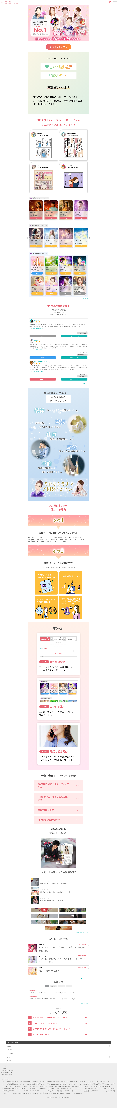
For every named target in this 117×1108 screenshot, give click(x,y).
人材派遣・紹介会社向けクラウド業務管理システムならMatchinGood (40, 1088)
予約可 (36, 245)
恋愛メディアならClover (33, 1086)
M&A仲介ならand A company (76, 1091)
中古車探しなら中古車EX (25, 1083)
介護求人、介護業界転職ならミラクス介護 (60, 1090)
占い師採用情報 (5, 1079)
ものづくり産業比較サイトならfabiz (18, 1086)
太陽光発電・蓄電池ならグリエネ (33, 1084)
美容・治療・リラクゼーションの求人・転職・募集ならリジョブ (69, 1086)
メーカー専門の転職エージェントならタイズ (38, 1091)
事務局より (53, 986)
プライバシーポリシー (7, 1072)
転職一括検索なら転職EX (25, 1081)
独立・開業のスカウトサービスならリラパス (37, 1093)
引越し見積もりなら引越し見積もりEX (69, 1081)
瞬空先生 (36, 320)
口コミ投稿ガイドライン (7, 1074)
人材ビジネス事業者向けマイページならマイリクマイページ (70, 1088)
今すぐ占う (36, 218)
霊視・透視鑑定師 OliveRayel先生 (43, 362)
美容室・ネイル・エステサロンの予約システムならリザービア (98, 1086)
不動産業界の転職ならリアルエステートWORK (94, 1091)
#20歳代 (42, 371)
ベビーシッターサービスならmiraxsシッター (80, 1090)
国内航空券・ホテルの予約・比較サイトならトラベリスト (36, 1090)
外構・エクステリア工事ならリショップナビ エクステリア (59, 1083)
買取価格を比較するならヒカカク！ (56, 1093)
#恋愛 (36, 349)
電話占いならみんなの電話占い (46, 1086)
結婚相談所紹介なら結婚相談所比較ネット (92, 1084)
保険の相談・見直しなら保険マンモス (74, 1093)
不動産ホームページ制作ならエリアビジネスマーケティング (92, 1081)
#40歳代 (41, 349)
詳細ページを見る (74, 336)
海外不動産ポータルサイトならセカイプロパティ (16, 1091)
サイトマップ (5, 1076)
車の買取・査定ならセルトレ (38, 1083)
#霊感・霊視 (32, 328)
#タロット (32, 349)
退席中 (65, 293)
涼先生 (36, 340)
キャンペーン (61, 986)
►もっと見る (84, 978)
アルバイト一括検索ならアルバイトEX (10, 1081)
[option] (36, 210)
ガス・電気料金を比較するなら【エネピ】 (15, 1084)
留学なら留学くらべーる (76, 1084)
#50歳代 (43, 328)
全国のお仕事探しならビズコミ (15, 1090)
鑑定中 (37, 273)
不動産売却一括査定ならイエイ (19, 1093)
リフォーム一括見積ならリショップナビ (82, 1083)
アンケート (69, 986)
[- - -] (115, 2)
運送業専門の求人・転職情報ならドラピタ (59, 1091)
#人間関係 (38, 328)
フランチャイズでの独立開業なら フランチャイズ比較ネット (56, 1084)
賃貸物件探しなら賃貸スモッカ (52, 1081)
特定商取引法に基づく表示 (8, 1070)
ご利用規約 (4, 1066)
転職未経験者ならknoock (38, 1081)
